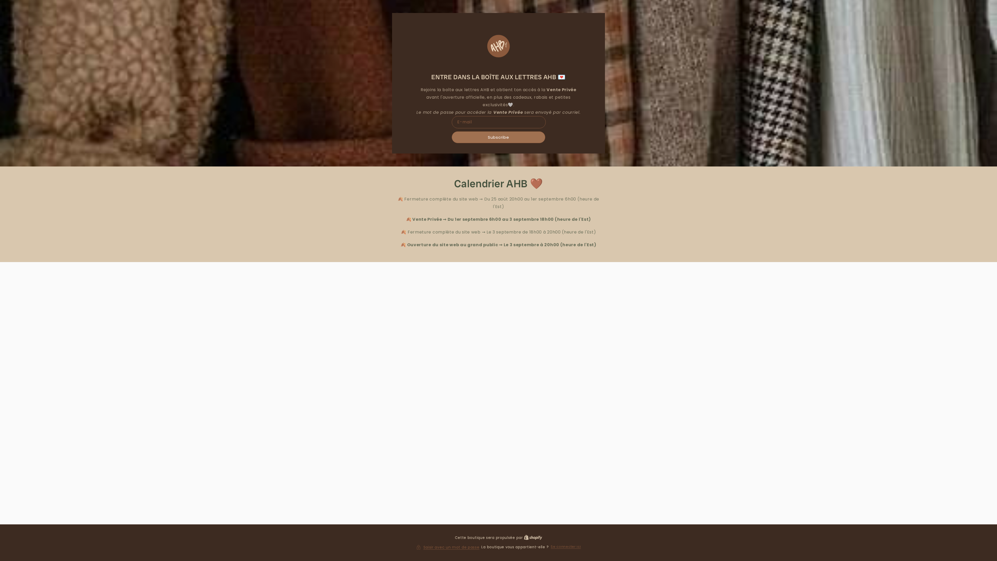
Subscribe (498, 137)
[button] (448, 547)
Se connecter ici (566, 546)
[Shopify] (533, 537)
